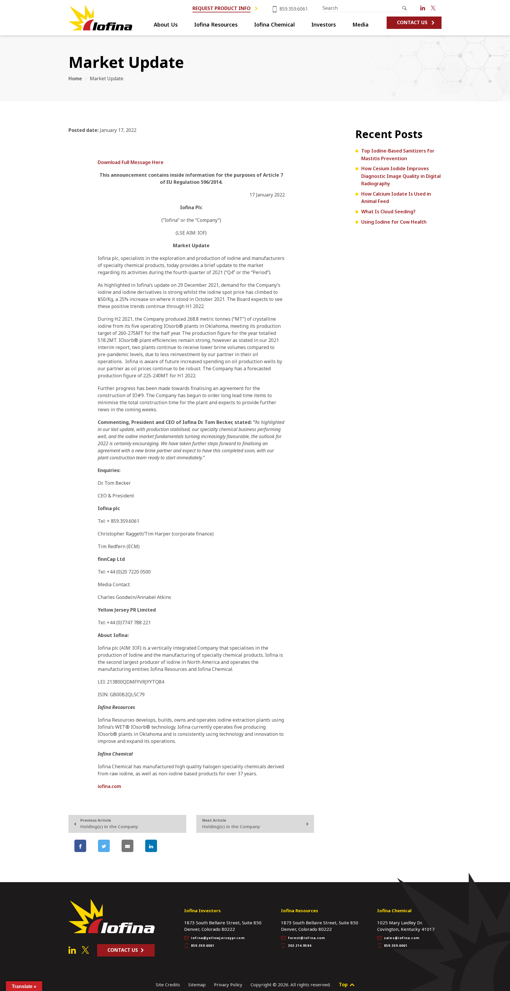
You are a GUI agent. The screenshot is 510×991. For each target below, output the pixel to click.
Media (360, 25)
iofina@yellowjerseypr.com (218, 938)
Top (344, 984)
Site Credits (168, 984)
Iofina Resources (216, 25)
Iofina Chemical (274, 25)
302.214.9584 (299, 945)
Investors (323, 25)
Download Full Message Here (131, 162)
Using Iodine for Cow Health (393, 222)
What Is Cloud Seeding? (388, 211)
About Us (166, 25)
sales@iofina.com (401, 938)
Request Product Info (221, 8)
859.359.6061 (293, 9)
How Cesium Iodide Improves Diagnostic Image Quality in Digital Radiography (401, 176)
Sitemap (197, 984)
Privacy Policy (228, 984)
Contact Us (412, 22)
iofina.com (109, 786)
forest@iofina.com (306, 938)
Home (75, 78)
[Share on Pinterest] (175, 846)
